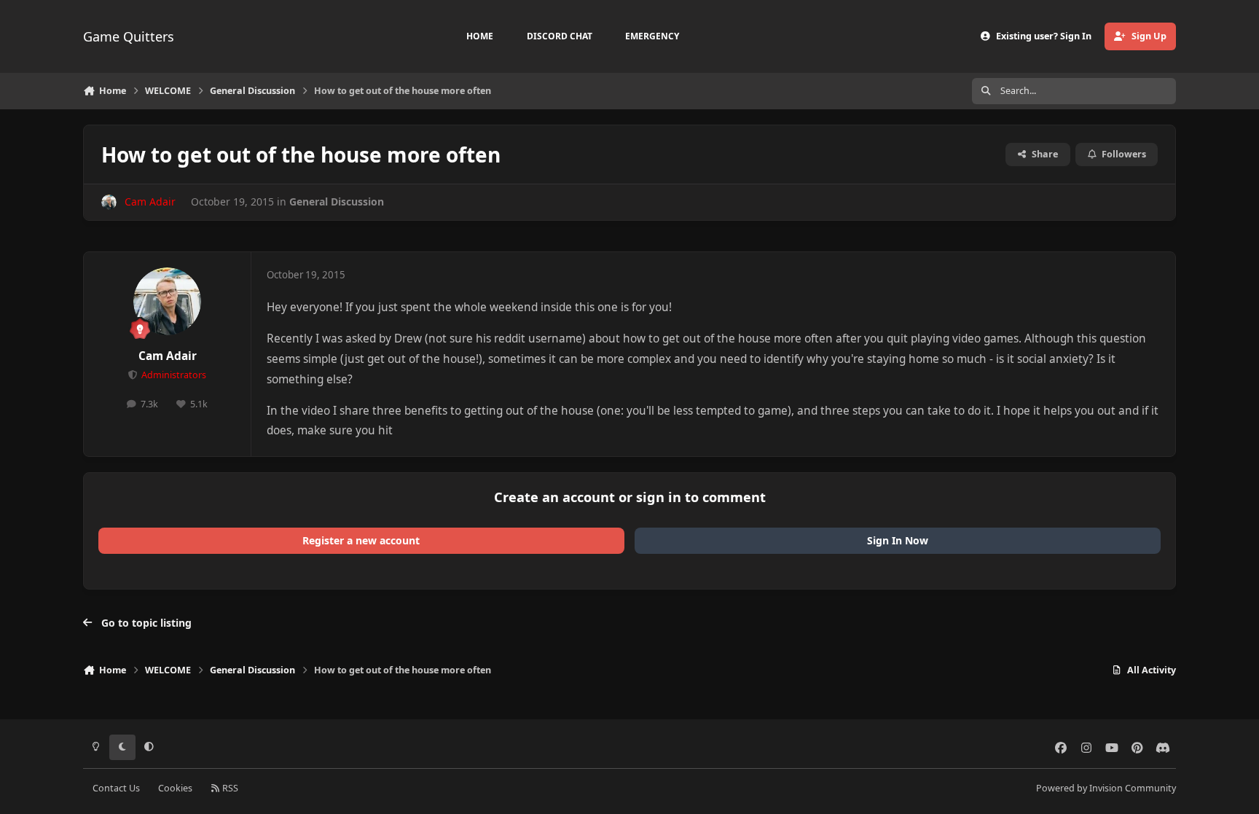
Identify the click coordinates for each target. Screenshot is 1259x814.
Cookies (175, 788)
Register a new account (361, 540)
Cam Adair (167, 356)
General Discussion (336, 201)
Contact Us (116, 788)
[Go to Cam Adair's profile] (109, 202)
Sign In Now (897, 540)
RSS (229, 788)
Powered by (1106, 788)
